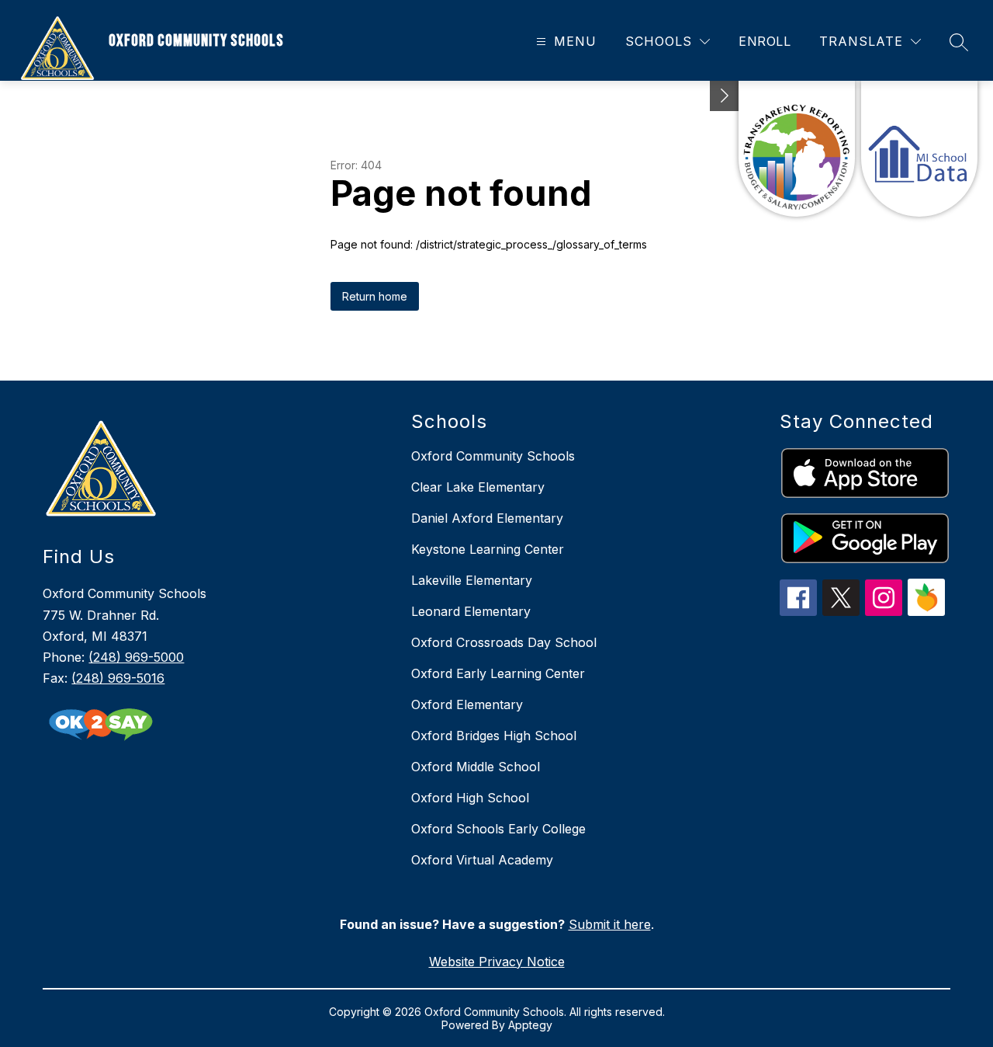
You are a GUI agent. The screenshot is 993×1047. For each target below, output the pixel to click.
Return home (374, 296)
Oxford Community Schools (493, 456)
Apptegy (530, 1024)
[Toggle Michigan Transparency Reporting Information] (724, 96)
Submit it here (610, 924)
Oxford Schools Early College (498, 829)
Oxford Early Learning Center (498, 673)
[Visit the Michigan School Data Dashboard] (919, 149)
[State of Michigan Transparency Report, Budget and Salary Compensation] (797, 149)
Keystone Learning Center (487, 549)
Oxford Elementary (467, 704)
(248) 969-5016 (117, 678)
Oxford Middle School (475, 766)
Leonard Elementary (471, 611)
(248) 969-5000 (136, 657)
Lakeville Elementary (471, 580)
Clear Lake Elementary (478, 487)
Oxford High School (470, 797)
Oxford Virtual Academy (482, 860)
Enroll (765, 41)
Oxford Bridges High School (493, 735)
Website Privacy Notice (497, 961)
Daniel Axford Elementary (487, 518)
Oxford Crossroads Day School (504, 642)
